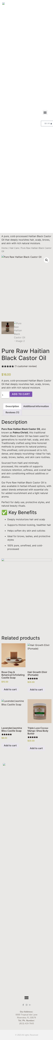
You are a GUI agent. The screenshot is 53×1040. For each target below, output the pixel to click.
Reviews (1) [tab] (12, 412)
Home (4, 248)
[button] (45, 112)
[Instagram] (27, 1005)
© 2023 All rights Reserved (26, 1035)
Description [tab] (12, 406)
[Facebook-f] (23, 1005)
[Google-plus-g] (30, 1005)
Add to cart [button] (10, 689)
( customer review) (26, 366)
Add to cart (21, 394)
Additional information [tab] (36, 406)
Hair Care (14, 248)
